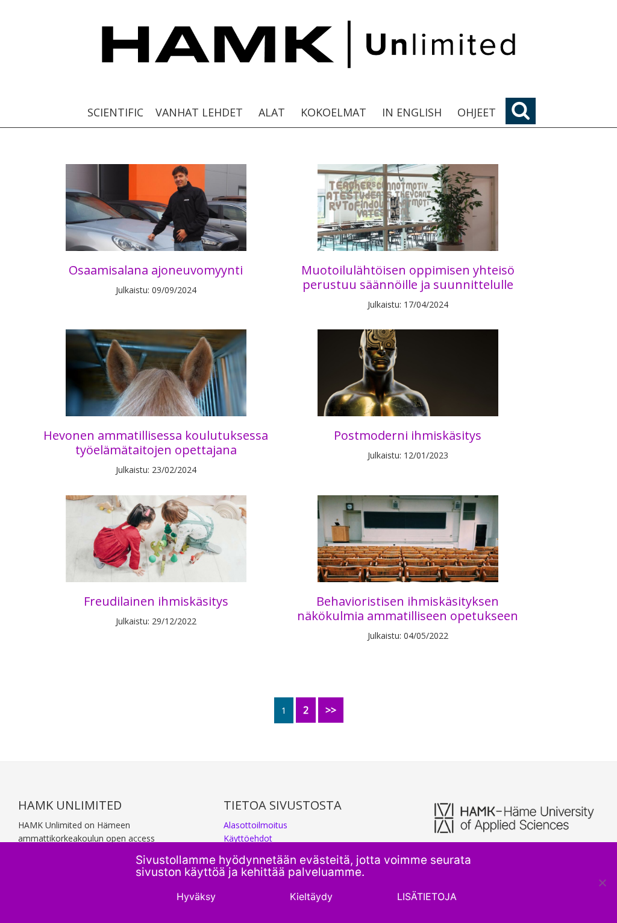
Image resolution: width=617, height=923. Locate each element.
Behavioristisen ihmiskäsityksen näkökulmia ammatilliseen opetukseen (407, 608)
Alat (271, 112)
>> (330, 710)
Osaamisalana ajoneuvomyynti (156, 270)
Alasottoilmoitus (255, 825)
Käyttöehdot (248, 838)
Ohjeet (476, 112)
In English (412, 112)
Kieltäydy (311, 896)
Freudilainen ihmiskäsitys (156, 601)
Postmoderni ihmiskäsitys (407, 435)
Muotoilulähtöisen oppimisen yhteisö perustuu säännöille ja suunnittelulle (408, 277)
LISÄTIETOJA (427, 896)
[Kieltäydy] (602, 883)
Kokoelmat (333, 112)
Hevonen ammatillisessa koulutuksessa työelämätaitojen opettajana (155, 442)
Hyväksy (196, 896)
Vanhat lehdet (199, 112)
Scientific (115, 112)
